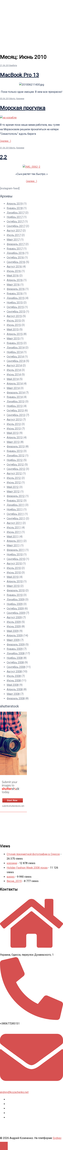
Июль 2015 (14, 320)
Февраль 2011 (16, 550)
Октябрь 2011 (15, 514)
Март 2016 (13, 284)
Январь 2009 (15, 648)
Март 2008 (13, 694)
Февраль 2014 (16, 392)
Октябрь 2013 (15, 410)
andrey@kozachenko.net (14, 1092)
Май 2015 (13, 329)
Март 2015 (13, 338)
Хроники (20, 98)
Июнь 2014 (14, 374)
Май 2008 (13, 684)
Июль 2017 (14, 235)
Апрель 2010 (15, 581)
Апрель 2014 (15, 383)
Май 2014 (13, 379)
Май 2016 (13, 275)
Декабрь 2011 (16, 505)
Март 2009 (13, 640)
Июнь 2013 (14, 428)
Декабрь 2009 (16, 599)
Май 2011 (13, 536)
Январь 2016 (15, 293)
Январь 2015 (15, 343)
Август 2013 (14, 419)
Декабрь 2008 (16, 653)
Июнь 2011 (14, 532)
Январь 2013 (15, 451)
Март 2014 (13, 388)
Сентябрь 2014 (16, 361)
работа (13, 65)
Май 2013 (13, 433)
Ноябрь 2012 (15, 460)
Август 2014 (14, 365)
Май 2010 (13, 577)
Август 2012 (14, 473)
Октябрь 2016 (15, 257)
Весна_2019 (14, 881)
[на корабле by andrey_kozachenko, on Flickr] (8, 117)
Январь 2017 (15, 248)
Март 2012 (13, 491)
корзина (12, 863)
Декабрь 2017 (16, 212)
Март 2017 (13, 239)
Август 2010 (14, 563)
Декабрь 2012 (16, 455)
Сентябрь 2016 (16, 262)
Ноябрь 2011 (15, 509)
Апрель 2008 (15, 689)
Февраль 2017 (16, 244)
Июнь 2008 (14, 680)
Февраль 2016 (16, 289)
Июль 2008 (14, 676)
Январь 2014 (15, 397)
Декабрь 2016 (16, 253)
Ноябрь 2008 (15, 658)
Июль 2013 (14, 424)
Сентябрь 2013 (16, 415)
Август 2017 (14, 230)
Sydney (57, 1138)
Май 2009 (13, 631)
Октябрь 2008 (15, 662)
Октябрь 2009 (15, 608)
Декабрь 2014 (16, 347)
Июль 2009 (14, 622)
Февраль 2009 (16, 644)
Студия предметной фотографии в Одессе (33, 854)
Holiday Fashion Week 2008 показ (27, 867)
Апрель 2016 (15, 280)
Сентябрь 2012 (16, 469)
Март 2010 (13, 586)
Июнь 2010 (14, 572)
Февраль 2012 (16, 496)
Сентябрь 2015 (16, 311)
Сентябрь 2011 (16, 518)
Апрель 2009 (15, 635)
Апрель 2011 (15, 541)
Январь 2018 (15, 208)
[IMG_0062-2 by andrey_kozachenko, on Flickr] (31, 166)
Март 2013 (13, 442)
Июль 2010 (14, 568)
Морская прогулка (22, 108)
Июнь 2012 (14, 482)
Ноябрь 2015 (15, 302)
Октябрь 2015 (15, 307)
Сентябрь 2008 (16, 667)
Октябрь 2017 (15, 221)
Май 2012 (13, 487)
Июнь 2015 (14, 325)
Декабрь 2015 (16, 298)
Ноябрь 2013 (15, 406)
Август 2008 (14, 671)
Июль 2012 (14, 478)
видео (11, 876)
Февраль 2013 (16, 446)
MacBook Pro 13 (19, 75)
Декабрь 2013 (16, 401)
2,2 (3, 157)
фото (12, 98)
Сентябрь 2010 (16, 559)
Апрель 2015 (15, 334)
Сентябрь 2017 (16, 226)
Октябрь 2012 (15, 464)
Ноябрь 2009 (15, 604)
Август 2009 (14, 617)
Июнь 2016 (14, 271)
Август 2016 (14, 266)
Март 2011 (13, 545)
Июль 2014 (14, 370)
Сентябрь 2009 (16, 613)
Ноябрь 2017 (15, 217)
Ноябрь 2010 (15, 554)
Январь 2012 (15, 500)
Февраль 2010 (16, 590)
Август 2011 (14, 523)
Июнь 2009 (14, 626)
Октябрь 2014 (15, 356)
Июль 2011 (14, 527)
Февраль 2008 (16, 698)
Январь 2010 (15, 595)
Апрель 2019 (15, 203)
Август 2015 (14, 316)
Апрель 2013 (15, 437)
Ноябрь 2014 (15, 352)
